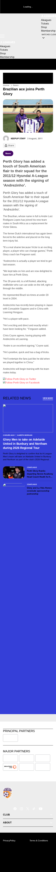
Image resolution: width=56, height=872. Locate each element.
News (16, 85)
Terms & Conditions (39, 840)
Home (6, 85)
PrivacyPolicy (9, 840)
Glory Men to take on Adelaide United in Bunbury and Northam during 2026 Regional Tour (25, 443)
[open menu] (2, 36)
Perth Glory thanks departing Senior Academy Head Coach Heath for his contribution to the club (40, 474)
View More (48, 398)
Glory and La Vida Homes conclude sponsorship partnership (39, 491)
